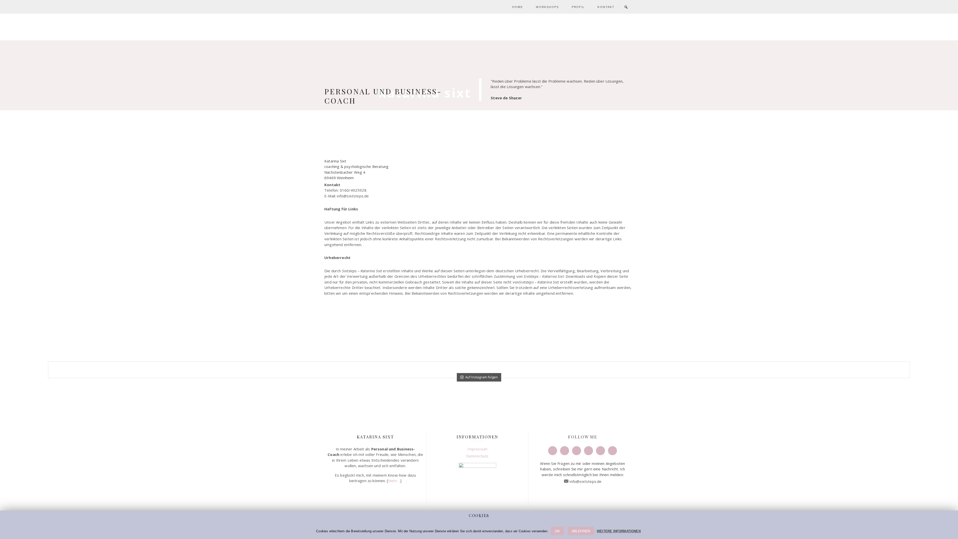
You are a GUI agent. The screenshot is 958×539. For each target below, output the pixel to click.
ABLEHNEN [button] (581, 531)
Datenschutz (477, 455)
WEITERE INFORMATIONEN (619, 531)
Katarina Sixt (479, 41)
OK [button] (557, 531)
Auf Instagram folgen (481, 377)
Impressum (477, 448)
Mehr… (394, 480)
